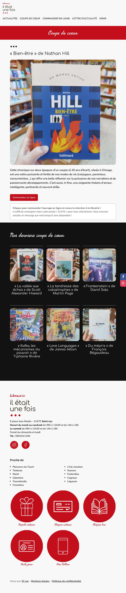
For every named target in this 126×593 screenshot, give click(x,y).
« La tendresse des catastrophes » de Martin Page (63, 290)
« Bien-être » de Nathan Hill (39, 53)
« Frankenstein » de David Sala (99, 288)
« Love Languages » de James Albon (63, 347)
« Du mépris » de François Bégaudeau (99, 349)
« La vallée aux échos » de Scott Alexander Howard (26, 290)
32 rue (25, 581)
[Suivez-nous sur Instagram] (123, 283)
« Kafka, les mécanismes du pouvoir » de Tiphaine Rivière (26, 351)
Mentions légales (40, 581)
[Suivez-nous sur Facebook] (123, 276)
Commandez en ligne (24, 197)
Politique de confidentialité (66, 581)
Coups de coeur (63, 33)
